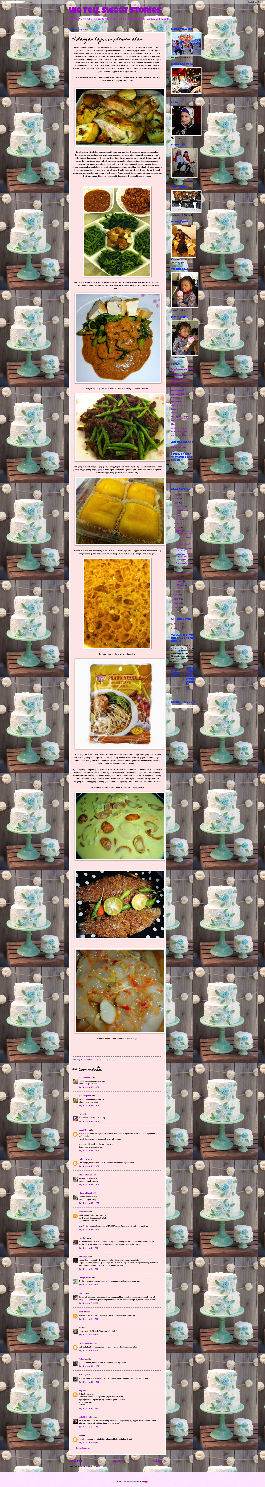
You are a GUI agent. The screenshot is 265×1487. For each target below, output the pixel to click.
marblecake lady (178, 394)
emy (80, 1390)
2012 (176, 599)
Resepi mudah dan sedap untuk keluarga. (183, 556)
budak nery (176, 420)
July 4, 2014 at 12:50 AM (89, 1166)
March (179, 581)
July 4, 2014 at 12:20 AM (89, 1121)
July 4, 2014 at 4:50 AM (88, 1284)
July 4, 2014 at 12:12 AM (89, 1087)
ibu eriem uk (176, 409)
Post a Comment (83, 1448)
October (180, 514)
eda (80, 1435)
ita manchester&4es (179, 431)
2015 (176, 498)
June (179, 568)
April (179, 576)
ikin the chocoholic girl (180, 435)
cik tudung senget (86, 1343)
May (179, 572)
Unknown (83, 1159)
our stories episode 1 (179, 447)
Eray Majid (83, 1211)
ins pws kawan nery (179, 427)
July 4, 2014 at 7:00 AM (88, 1334)
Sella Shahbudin (85, 1416)
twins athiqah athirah (180, 382)
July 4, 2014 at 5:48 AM (88, 1319)
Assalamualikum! (183, 563)
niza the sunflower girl (180, 416)
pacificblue (83, 1311)
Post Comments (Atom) (90, 1466)
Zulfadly (82, 1359)
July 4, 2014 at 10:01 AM (89, 1366)
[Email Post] (109, 1059)
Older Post (159, 1461)
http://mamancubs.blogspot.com (183, 370)
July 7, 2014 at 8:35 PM (88, 1426)
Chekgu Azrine (85, 1277)
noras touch (176, 401)
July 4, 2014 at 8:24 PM (88, 1408)
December (181, 506)
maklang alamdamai (179, 386)
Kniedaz (82, 1238)
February (181, 585)
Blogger (145, 1481)
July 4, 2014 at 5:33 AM (88, 1303)
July (179, 527)
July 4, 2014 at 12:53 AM (89, 1184)
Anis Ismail (83, 1256)
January (180, 589)
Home (117, 1461)
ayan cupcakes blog (179, 375)
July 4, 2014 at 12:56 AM (89, 1229)
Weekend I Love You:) (185, 543)
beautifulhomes (177, 390)
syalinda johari (85, 1077)
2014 (176, 502)
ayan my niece (177, 405)
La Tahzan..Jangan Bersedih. (183, 538)
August (180, 523)
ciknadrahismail (85, 1174)
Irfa (80, 1114)
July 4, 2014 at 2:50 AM (88, 1248)
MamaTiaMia (179, 624)
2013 (176, 594)
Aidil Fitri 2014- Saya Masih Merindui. (184, 532)
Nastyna (82, 1293)
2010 (176, 607)
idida (173, 424)
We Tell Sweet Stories (115, 11)
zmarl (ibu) (83, 1130)
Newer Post (75, 1461)
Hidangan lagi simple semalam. (184, 549)
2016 (176, 494)
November (181, 510)
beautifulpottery (178, 379)
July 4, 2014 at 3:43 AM (88, 1269)
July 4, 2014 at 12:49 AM (89, 1150)
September (181, 519)
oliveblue (175, 397)
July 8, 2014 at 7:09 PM (88, 1442)
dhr (80, 1327)
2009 (176, 611)
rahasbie (174, 412)
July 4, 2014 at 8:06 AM (88, 1350)
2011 (176, 603)
